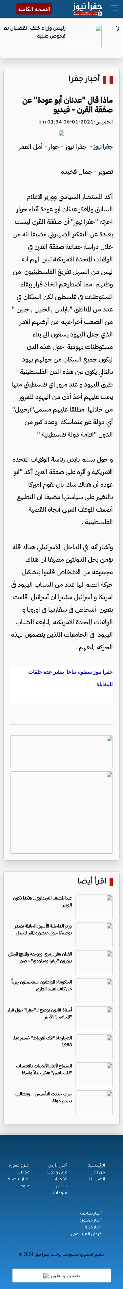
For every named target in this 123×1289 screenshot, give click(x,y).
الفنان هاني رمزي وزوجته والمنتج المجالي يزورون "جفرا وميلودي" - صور (40, 957)
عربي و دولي (57, 1172)
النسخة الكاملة (34, 9)
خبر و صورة (19, 1166)
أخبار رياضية (19, 1179)
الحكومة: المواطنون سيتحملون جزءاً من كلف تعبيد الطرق (41, 985)
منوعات (60, 1193)
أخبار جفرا (84, 80)
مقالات (23, 1172)
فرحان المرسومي (86, 1234)
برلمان (61, 1186)
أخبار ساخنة (91, 1214)
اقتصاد (60, 1179)
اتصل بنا (97, 1179)
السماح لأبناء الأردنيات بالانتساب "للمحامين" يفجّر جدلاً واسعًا (44, 1069)
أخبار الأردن (57, 1166)
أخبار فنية (93, 1227)
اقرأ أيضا (91, 882)
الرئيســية (96, 1166)
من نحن (98, 1172)
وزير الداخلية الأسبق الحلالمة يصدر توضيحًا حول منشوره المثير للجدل (43, 929)
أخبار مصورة (90, 1221)
